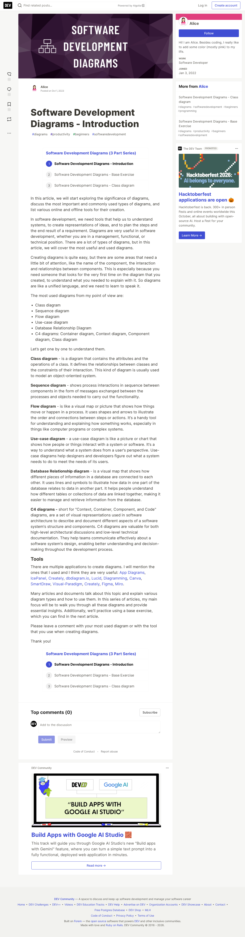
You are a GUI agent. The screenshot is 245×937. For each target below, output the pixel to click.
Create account (226, 5)
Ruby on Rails (114, 925)
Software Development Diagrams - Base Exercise (207, 128)
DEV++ (56, 904)
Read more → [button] (96, 865)
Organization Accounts (163, 904)
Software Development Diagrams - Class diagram (208, 103)
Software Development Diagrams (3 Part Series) (91, 153)
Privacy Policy (125, 915)
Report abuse (109, 751)
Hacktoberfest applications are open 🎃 (206, 197)
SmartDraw (40, 584)
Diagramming (115, 578)
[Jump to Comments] (9, 91)
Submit (46, 739)
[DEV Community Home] (8, 5)
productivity (60, 134)
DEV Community (64, 899)
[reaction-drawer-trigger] (9, 76)
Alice (44, 87)
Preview (66, 739)
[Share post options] (9, 133)
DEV (137, 921)
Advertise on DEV (134, 904)
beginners (81, 134)
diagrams (39, 134)
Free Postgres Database (110, 910)
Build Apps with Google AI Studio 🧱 (81, 834)
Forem (78, 921)
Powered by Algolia (130, 5)
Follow (209, 33)
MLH (148, 910)
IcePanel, (39, 578)
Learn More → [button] (192, 235)
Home (21, 904)
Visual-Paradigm (67, 584)
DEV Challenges (38, 904)
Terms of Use (146, 915)
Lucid (96, 578)
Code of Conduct (84, 751)
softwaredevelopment (109, 134)
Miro (119, 584)
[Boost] (9, 119)
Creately (56, 578)
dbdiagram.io (77, 578)
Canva (135, 578)
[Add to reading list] (9, 106)
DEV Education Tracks (90, 904)
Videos (69, 904)
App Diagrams (132, 572)
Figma (107, 584)
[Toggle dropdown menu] (167, 768)
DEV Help (114, 904)
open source (98, 921)
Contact (220, 904)
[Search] (20, 5)
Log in (202, 5)
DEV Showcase (190, 904)
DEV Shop (135, 910)
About (208, 904)
